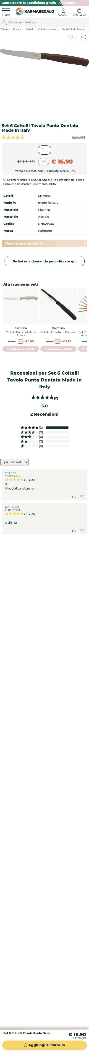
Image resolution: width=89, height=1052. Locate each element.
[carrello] (79, 12)
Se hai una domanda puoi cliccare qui (44, 261)
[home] (34, 10)
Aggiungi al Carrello (46, 1045)
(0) (41, 432)
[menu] (6, 12)
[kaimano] (79, 137)
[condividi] (83, 37)
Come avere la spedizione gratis (29, 3)
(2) (41, 428)
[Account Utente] (63, 12)
